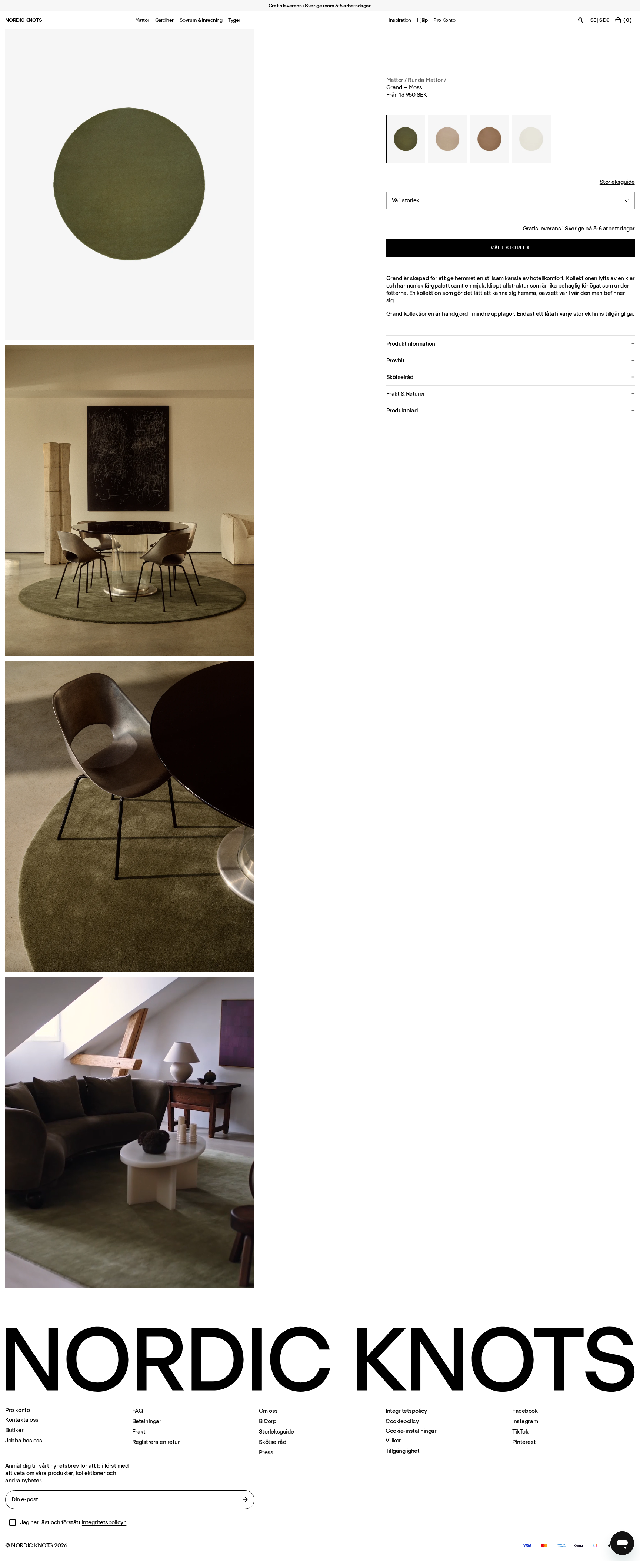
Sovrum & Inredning (201, 20)
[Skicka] (245, 1499)
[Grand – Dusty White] (531, 139)
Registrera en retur (156, 1441)
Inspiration (400, 20)
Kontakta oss (21, 1419)
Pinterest (524, 1441)
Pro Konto (444, 20)
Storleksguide (617, 181)
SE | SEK (599, 20)
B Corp (268, 1421)
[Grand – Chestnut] (489, 139)
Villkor (393, 1440)
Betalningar (146, 1421)
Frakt (139, 1431)
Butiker (14, 1430)
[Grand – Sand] (447, 139)
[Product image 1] (129, 184)
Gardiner (164, 20)
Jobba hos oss (23, 1440)
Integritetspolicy (406, 1410)
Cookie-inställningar (411, 1431)
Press (266, 1452)
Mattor (142, 20)
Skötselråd (272, 1441)
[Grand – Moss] (405, 139)
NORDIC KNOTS (23, 20)
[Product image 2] (129, 500)
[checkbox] (12, 1522)
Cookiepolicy (402, 1421)
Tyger (234, 20)
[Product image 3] (129, 816)
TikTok (520, 1431)
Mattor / (396, 79)
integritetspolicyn (104, 1522)
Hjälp (422, 20)
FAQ (137, 1410)
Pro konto (17, 1410)
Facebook (524, 1410)
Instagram (525, 1421)
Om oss (268, 1410)
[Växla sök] (580, 20)
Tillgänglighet (402, 1450)
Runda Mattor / (427, 79)
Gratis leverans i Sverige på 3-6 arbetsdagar (579, 228)
